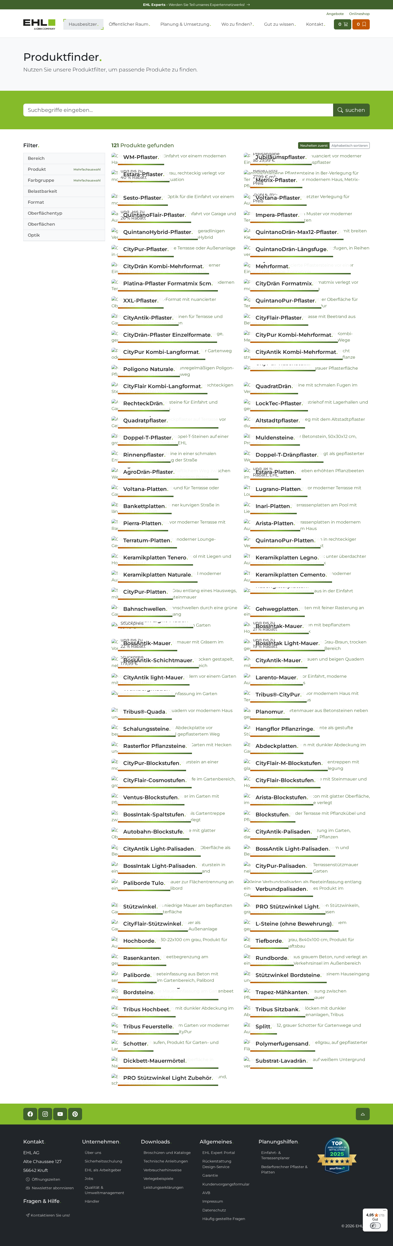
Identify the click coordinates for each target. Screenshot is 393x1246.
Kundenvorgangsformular (225, 1184)
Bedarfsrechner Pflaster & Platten (284, 1169)
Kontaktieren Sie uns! (50, 1215)
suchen (354, 110)
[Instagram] (45, 1114)
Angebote (335, 14)
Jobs (89, 1178)
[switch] (375, 1225)
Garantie (210, 1175)
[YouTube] (60, 1114)
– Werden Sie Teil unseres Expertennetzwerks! (194, 5)
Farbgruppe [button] (64, 180)
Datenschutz (214, 1210)
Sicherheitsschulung (103, 1161)
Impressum (212, 1201)
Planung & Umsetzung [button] (184, 24)
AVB (206, 1193)
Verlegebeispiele (158, 1178)
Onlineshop (359, 14)
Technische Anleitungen (166, 1161)
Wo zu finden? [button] (236, 24)
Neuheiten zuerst (314, 145)
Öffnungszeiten (45, 1179)
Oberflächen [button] (41, 224)
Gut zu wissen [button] (279, 24)
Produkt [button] (64, 169)
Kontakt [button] (314, 24)
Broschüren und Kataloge (167, 1152)
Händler (92, 1201)
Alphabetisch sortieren (350, 145)
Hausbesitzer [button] (83, 24)
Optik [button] (34, 235)
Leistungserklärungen (163, 1187)
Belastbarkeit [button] (42, 191)
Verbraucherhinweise (163, 1170)
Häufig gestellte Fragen (223, 1219)
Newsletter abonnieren (52, 1188)
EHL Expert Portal (218, 1152)
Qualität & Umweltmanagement (104, 1190)
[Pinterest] (75, 1114)
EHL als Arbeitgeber (103, 1170)
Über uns (93, 1152)
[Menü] (384, 1212)
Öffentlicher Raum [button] (128, 24)
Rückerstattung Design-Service (216, 1164)
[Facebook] (30, 1114)
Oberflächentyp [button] (45, 213)
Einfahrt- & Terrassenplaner (275, 1155)
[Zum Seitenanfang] (363, 1114)
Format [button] (36, 202)
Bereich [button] (36, 158)
